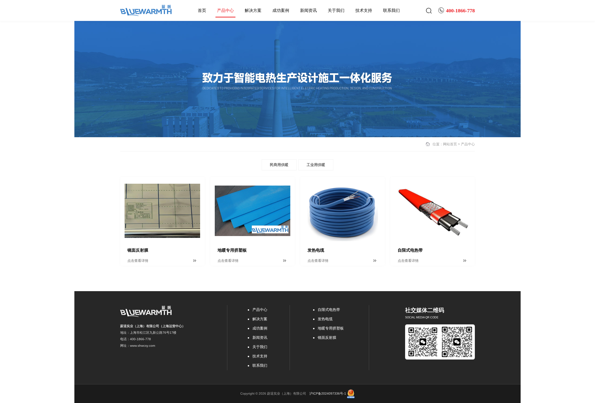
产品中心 (225, 10)
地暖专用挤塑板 (331, 328)
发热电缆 (325, 319)
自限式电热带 (329, 310)
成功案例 (280, 10)
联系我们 (391, 10)
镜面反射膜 (327, 338)
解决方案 (253, 10)
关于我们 (336, 10)
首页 (202, 10)
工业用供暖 (316, 165)
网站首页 (450, 144)
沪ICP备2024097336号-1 (327, 393)
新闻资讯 (308, 10)
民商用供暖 (279, 165)
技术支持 (363, 10)
